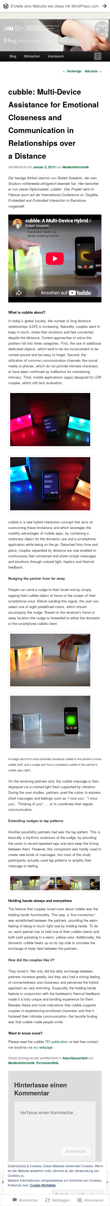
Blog (13, 56)
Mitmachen (32, 56)
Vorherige (72, 71)
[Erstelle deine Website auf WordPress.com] (55, 6)
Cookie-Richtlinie (43, 1185)
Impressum (56, 56)
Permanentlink (47, 1062)
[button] (50, 419)
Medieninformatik (75, 167)
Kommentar (76, 1151)
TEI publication (56, 1041)
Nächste (93, 71)
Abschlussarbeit (75, 1058)
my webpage (43, 1047)
